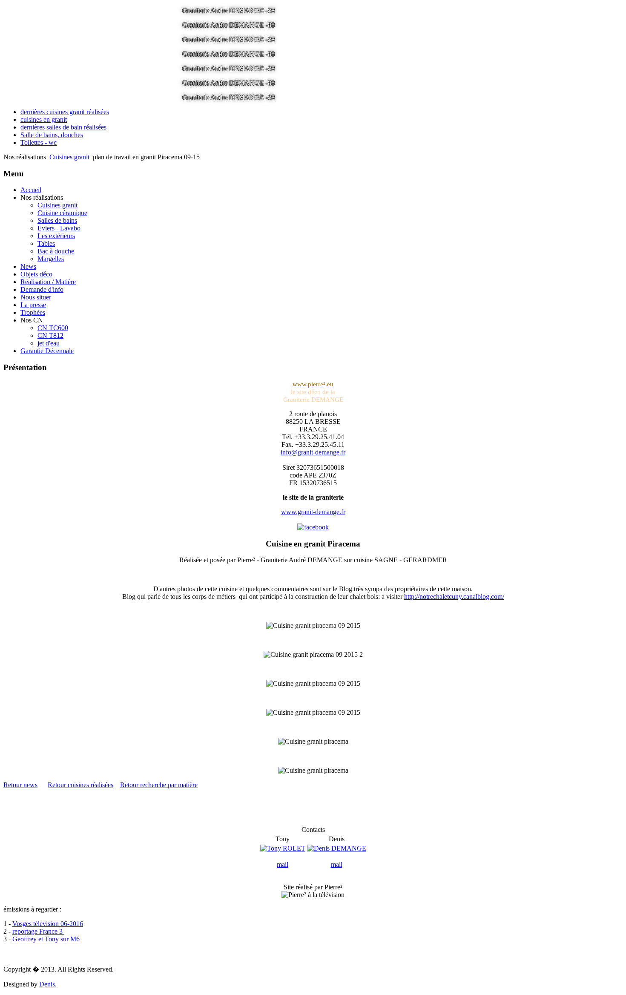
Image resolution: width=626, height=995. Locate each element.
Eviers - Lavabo (58, 228)
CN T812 (50, 335)
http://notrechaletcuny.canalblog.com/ (454, 596)
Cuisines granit (69, 157)
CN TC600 (52, 327)
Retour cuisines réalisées (80, 784)
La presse (33, 304)
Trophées (32, 312)
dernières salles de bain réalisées (63, 127)
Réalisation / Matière (48, 281)
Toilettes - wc (38, 142)
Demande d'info (41, 289)
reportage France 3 (38, 931)
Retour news (20, 784)
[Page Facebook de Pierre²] (313, 527)
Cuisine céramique (62, 212)
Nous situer (35, 297)
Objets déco (36, 274)
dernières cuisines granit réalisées (64, 111)
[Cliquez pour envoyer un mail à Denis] (336, 848)
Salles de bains (57, 220)
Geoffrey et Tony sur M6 (46, 939)
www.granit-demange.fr (313, 511)
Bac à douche (55, 251)
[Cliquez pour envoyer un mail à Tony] (282, 848)
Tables (46, 243)
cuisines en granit (43, 119)
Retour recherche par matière (159, 784)
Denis (47, 984)
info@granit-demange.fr (313, 452)
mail (282, 864)
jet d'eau (48, 343)
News (28, 266)
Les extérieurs (56, 235)
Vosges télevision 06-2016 (47, 923)
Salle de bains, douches (51, 134)
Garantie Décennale (47, 350)
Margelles (50, 258)
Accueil (30, 189)
